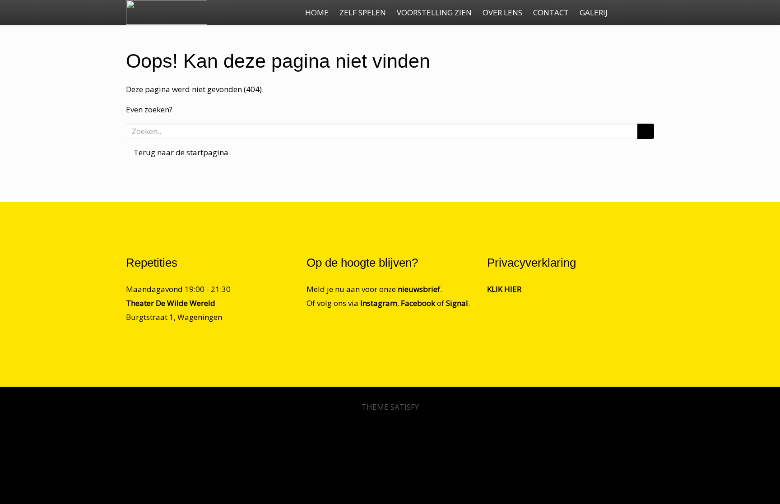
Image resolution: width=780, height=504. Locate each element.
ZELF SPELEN (362, 12)
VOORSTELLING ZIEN (434, 12)
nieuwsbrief (419, 289)
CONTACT (551, 12)
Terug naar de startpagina (180, 152)
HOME (317, 12)
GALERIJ (594, 12)
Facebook (418, 303)
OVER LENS (502, 12)
